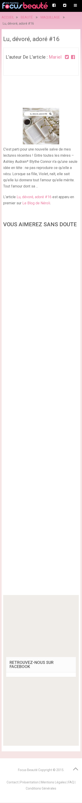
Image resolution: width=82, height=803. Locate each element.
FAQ (71, 782)
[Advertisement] (41, 413)
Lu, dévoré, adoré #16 (34, 197)
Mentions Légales (53, 782)
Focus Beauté (28, 770)
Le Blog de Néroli (36, 203)
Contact (12, 782)
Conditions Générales (41, 788)
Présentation (29, 782)
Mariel (55, 57)
